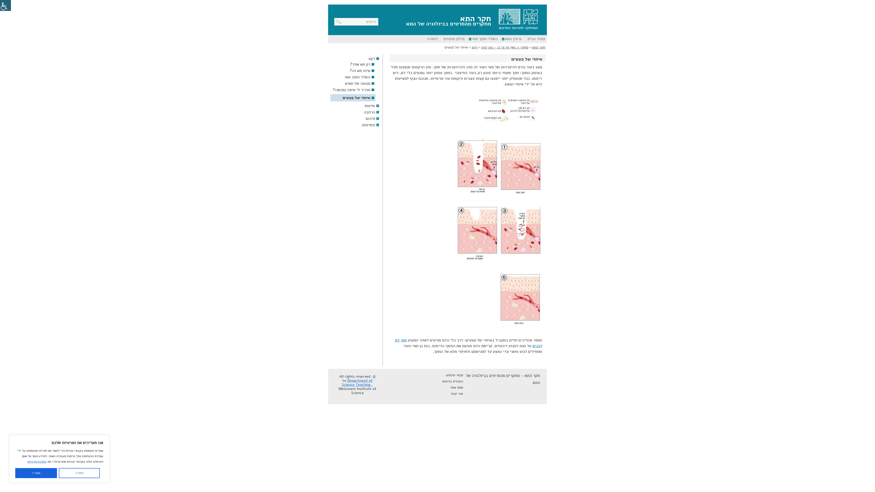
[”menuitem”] (536, 39)
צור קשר (456, 393)
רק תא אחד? (360, 64)
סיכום (370, 118)
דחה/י (79, 473)
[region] (59, 459)
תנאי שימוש (454, 375)
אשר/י (36, 473)
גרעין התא (513, 38)
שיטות (370, 106)
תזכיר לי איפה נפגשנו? (351, 90)
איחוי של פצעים (356, 98)
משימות (368, 125)
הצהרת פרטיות (37, 461)
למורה (432, 38)
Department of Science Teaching (357, 382)
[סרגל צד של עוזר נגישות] (5, 5)
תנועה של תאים (357, 83)
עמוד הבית (536, 38)
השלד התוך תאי (485, 38)
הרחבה (369, 112)
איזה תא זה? (360, 71)
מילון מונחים (454, 38)
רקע (371, 58)
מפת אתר (456, 387)
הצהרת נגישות (452, 381)
